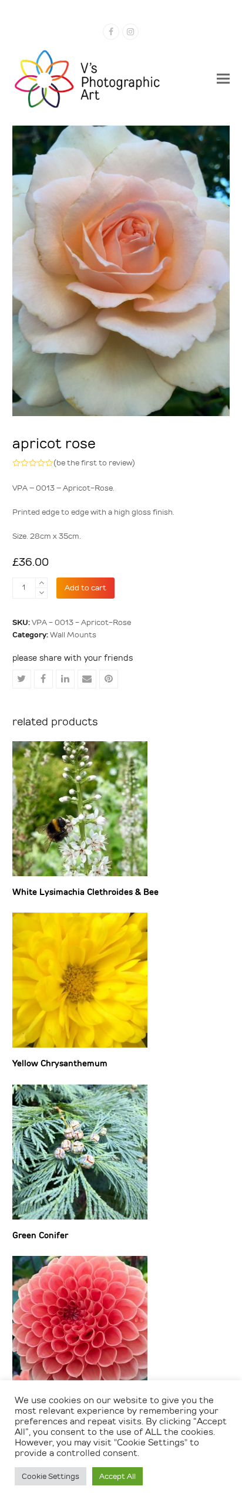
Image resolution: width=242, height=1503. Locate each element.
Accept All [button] (117, 1476)
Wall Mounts (73, 634)
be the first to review (94, 463)
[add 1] (41, 583)
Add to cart (85, 587)
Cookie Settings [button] (50, 1476)
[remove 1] (41, 593)
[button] (223, 78)
